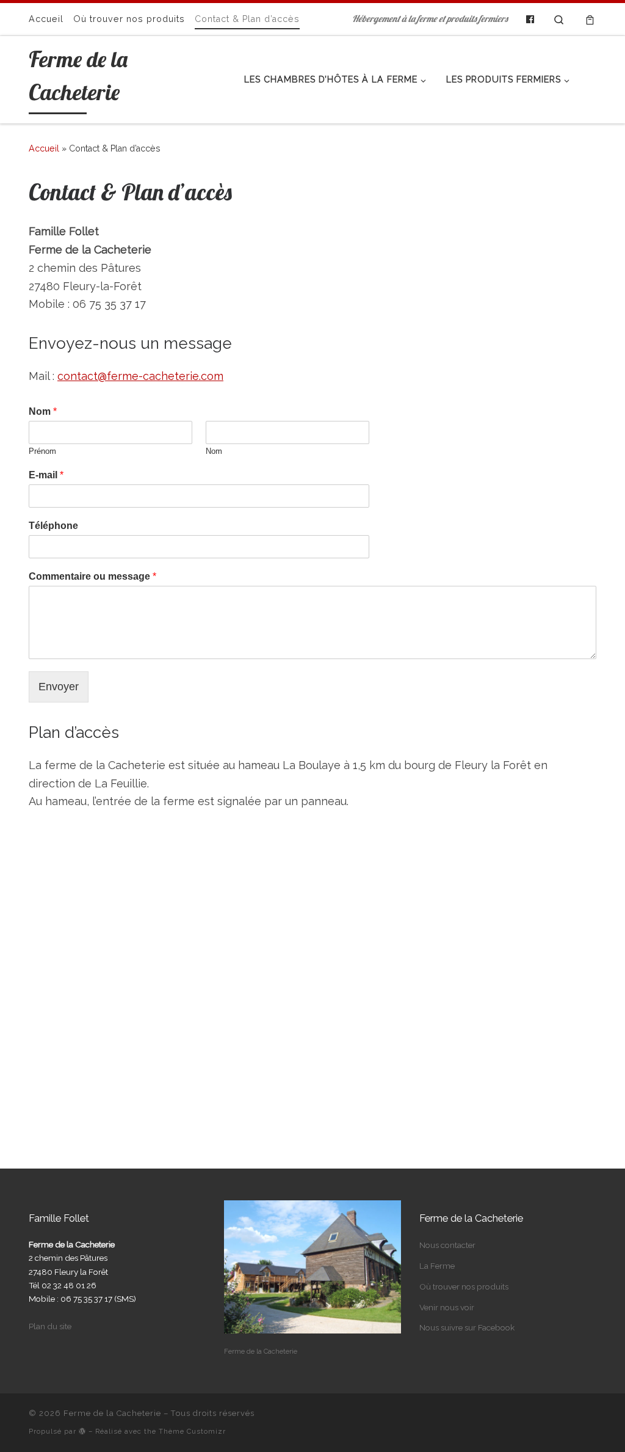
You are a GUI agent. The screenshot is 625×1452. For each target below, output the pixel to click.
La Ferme (437, 1266)
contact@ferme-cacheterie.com (140, 376)
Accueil (44, 148)
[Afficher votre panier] (589, 19)
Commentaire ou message (92, 576)
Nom (43, 411)
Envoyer (58, 686)
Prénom (42, 451)
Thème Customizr (192, 1431)
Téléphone (53, 525)
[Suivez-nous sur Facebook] (530, 19)
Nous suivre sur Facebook (467, 1327)
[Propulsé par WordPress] (82, 1431)
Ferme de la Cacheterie (112, 1413)
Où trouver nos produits (463, 1286)
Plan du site (50, 1326)
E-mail (46, 475)
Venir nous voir (446, 1307)
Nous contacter (447, 1245)
